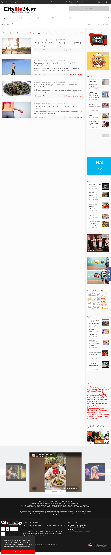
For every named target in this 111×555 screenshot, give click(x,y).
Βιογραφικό (90, 395)
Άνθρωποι (100, 389)
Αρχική (89, 24)
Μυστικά (89, 406)
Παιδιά (98, 406)
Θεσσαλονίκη (102, 399)
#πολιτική (91, 387)
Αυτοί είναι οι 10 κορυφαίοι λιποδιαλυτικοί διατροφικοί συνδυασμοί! (55, 86)
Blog (97, 24)
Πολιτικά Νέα (100, 408)
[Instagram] (107, 2)
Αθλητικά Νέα (99, 391)
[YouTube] (104, 2)
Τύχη (102, 307)
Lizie (105, 387)
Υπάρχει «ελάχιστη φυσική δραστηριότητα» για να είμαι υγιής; (58, 42)
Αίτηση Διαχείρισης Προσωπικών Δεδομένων (83, 2)
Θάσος (88, 399)
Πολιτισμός (93, 410)
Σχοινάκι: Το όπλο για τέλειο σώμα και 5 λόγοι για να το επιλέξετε (55, 107)
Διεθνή (103, 395)
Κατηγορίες (22, 33)
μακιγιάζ (89, 418)
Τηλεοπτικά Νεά (99, 414)
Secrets (94, 389)
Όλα (81, 33)
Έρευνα (107, 389)
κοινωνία (104, 416)
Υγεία (102, 295)
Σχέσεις (101, 412)
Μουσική (103, 403)
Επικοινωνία (63, 2)
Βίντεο (100, 393)
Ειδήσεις (90, 397)
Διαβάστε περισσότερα (75, 50)
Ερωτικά (103, 298)
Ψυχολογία (96, 416)
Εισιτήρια (96, 397)
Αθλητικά (90, 391)
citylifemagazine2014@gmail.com (29, 2)
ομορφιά (94, 418)
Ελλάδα (103, 397)
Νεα (95, 405)
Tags (33, 33)
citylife (50, 40)
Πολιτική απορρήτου (50, 544)
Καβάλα (90, 401)
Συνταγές (96, 412)
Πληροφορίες (92, 408)
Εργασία (103, 301)
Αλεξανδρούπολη (92, 393)
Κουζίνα (96, 401)
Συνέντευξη (90, 412)
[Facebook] (100, 2)
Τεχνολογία (90, 414)
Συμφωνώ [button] (18, 552)
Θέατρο (94, 399)
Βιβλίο (104, 393)
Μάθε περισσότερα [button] (24, 546)
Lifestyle (97, 387)
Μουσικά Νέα (93, 404)
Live (102, 387)
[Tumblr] (109, 2)
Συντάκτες (54, 2)
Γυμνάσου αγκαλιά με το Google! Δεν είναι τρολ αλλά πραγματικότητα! (54, 64)
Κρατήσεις (101, 401)
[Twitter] (102, 2)
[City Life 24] (20, 9)
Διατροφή (96, 395)
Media (89, 389)
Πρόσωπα (103, 410)
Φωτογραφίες (90, 416)
